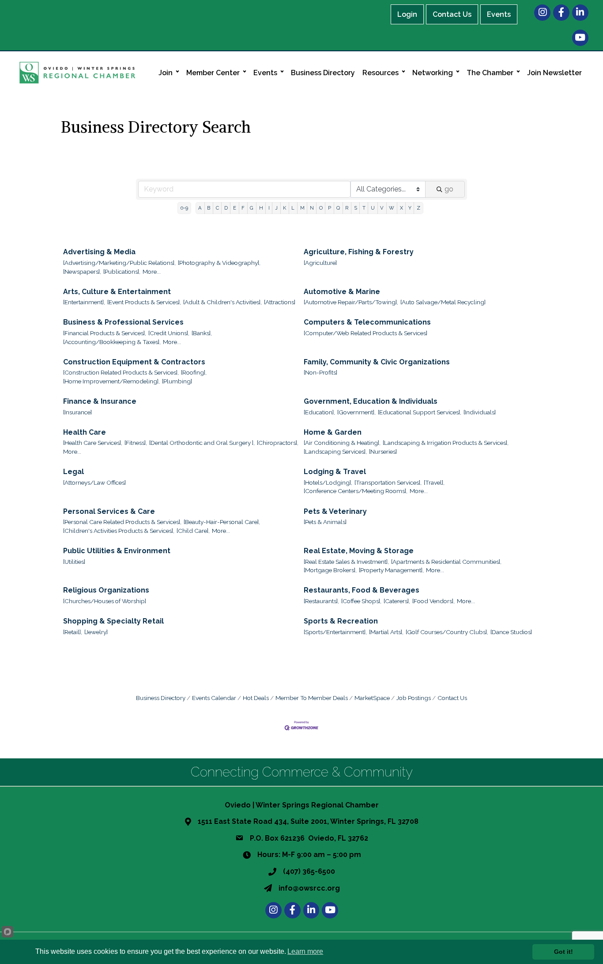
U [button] (373, 208)
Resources (380, 73)
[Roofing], (194, 372)
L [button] (292, 208)
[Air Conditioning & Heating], (342, 442)
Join (165, 73)
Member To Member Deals (311, 697)
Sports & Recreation (341, 621)
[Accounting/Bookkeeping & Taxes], (112, 341)
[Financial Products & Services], (104, 333)
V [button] (382, 208)
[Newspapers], (82, 271)
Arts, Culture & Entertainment (117, 291)
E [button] (234, 208)
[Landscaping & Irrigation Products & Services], (446, 442)
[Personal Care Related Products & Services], (122, 521)
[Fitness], (135, 442)
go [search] (449, 189)
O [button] (321, 208)
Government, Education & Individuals (370, 401)
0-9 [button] (184, 208)
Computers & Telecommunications (367, 322)
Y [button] (409, 208)
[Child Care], (193, 530)
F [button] (243, 208)
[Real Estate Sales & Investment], (346, 561)
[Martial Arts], (386, 631)
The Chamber (490, 73)
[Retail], (72, 631)
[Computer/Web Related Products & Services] (365, 333)
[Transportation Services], (388, 482)
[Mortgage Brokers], (330, 570)
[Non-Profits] (320, 372)
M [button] (302, 208)
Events (499, 14)
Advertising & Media (99, 252)
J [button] (276, 208)
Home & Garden (333, 432)
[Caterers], (397, 600)
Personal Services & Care (109, 511)
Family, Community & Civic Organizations (377, 362)
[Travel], (434, 482)
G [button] (251, 208)
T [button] (364, 208)
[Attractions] (279, 302)
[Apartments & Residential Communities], (446, 561)
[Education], (319, 412)
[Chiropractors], (277, 442)
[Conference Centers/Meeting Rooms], (355, 490)
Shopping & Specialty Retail (113, 621)
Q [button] (338, 208)
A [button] (200, 208)
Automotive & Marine (342, 291)
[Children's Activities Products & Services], (118, 530)
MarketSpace (372, 697)
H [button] (261, 208)
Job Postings (413, 697)
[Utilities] (74, 561)
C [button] (217, 208)
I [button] (269, 208)
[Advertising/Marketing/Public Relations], (119, 262)
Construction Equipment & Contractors (134, 362)
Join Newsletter (554, 73)
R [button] (346, 208)
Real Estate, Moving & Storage (359, 551)
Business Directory (323, 73)
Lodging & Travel (335, 471)
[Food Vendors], (433, 600)
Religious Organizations (106, 590)
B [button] (208, 208)
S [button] (355, 208)
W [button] (391, 208)
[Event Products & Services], (144, 302)
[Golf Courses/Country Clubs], (447, 631)
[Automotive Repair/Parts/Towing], (351, 302)
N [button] (312, 208)
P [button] (329, 208)
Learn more (305, 951)
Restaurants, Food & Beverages (361, 590)
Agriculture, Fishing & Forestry (359, 252)
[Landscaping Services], (335, 451)
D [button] (226, 208)
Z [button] (418, 208)
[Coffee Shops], (361, 600)
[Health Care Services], (92, 442)
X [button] (401, 208)
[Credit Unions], (168, 333)
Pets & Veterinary (335, 511)
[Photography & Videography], (219, 262)
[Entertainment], (84, 302)
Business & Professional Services (123, 322)
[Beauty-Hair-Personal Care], (222, 521)
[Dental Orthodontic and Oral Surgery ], (202, 442)
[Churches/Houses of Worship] (104, 600)
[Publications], (121, 271)
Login (407, 14)
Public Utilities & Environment (116, 551)
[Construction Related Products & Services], (121, 372)
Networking (432, 73)
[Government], (356, 412)
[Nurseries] (383, 451)
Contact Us (452, 14)
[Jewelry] (96, 631)
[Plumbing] (177, 381)
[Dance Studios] (511, 631)
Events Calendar (214, 697)
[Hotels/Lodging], (328, 482)
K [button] (284, 208)
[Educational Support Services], (419, 412)
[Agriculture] (320, 262)
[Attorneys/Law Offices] (94, 482)
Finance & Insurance (99, 401)
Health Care (84, 432)
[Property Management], (391, 570)
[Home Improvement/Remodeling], (111, 381)
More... (152, 271)
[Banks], (202, 333)
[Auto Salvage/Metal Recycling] (443, 302)
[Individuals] (480, 412)
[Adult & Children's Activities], (222, 302)
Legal (73, 471)
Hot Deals (256, 697)
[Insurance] (77, 412)
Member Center (213, 73)
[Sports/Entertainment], (335, 631)
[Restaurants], (321, 600)
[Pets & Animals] (325, 521)
